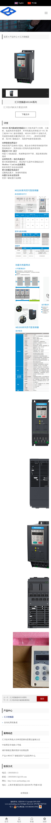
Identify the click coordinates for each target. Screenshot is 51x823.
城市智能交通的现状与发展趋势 (15, 750)
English (21, 3)
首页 (6, 37)
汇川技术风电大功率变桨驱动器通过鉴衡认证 (21, 740)
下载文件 (25, 114)
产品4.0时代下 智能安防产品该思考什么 (18, 756)
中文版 (34, 3)
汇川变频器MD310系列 (18, 697)
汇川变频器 (24, 37)
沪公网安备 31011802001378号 (27, 807)
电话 (19, 822)
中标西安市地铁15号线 (11, 745)
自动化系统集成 (10, 722)
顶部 (45, 822)
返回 (42, 699)
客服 (32, 822)
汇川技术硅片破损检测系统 (20, 700)
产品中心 (13, 37)
